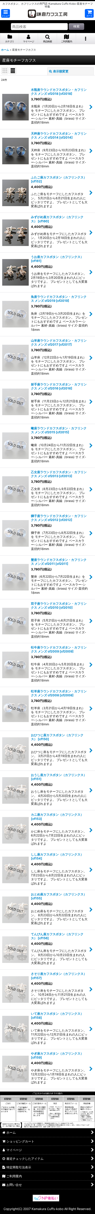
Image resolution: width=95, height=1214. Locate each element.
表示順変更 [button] (60, 71)
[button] (5, 13)
